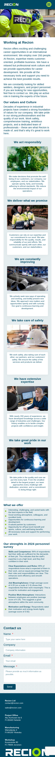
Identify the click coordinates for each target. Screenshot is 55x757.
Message (10, 666)
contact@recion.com (14, 703)
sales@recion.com (13, 708)
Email (7, 655)
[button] (49, 4)
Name (8, 634)
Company (9, 644)
